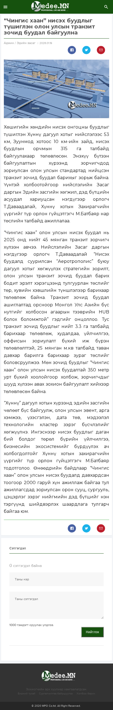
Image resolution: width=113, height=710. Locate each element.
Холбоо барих (86, 693)
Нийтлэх (92, 632)
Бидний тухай (26, 693)
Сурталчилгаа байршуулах (56, 693)
